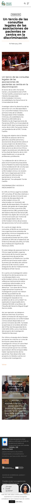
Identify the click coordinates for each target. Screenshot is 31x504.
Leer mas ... (19, 501)
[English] (5, 461)
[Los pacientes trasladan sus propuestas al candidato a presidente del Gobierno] (15, 386)
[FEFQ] (6, 3)
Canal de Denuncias (10, 448)
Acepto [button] (12, 501)
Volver (4, 364)
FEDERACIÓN (16, 14)
